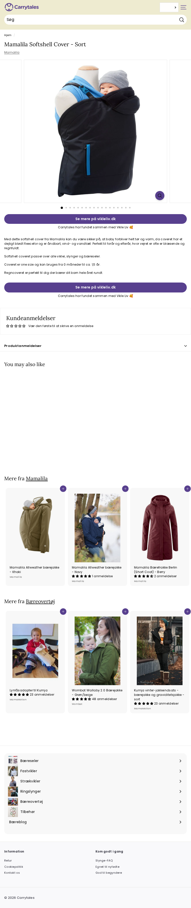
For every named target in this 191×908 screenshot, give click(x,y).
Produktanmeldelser (23, 345)
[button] (82, 576)
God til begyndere (109, 873)
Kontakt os (12, 873)
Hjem (7, 35)
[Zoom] (159, 195)
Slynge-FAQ (104, 860)
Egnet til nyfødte (107, 867)
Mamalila (11, 52)
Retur (8, 860)
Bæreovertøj (40, 601)
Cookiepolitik (13, 867)
